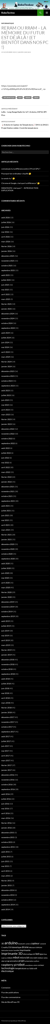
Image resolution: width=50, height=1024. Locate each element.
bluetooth (21, 944)
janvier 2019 (6, 655)
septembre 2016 (8, 789)
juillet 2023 (6, 395)
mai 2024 (5, 347)
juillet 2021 (6, 510)
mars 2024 (5, 357)
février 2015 (6, 880)
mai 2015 (5, 866)
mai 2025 (5, 289)
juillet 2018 (6, 683)
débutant (32, 947)
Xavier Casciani (24, 52)
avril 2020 (5, 583)
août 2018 (5, 679)
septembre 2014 (8, 904)
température (20, 968)
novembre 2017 (7, 722)
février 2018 (6, 707)
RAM (20, 97)
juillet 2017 (6, 741)
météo (45, 958)
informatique (9, 97)
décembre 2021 (7, 486)
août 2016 (5, 794)
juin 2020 (5, 573)
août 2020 (5, 563)
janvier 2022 (6, 482)
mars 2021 (5, 530)
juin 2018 (5, 688)
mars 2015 (5, 876)
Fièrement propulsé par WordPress (13, 1021)
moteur (40, 958)
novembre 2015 (7, 837)
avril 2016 (5, 813)
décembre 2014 (7, 890)
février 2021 (6, 534)
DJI (10, 947)
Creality (4, 947)
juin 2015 (5, 861)
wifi (35, 968)
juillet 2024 (6, 337)
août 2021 (5, 506)
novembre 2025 (7, 261)
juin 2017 (5, 746)
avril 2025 (5, 294)
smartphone (29, 965)
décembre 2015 (7, 832)
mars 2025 (5, 299)
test (28, 968)
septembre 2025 (8, 270)
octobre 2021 (7, 496)
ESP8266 (39, 947)
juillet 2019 (6, 626)
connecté (43, 944)
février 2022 (6, 477)
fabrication (4, 950)
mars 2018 (5, 703)
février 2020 (6, 592)
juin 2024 (5, 342)
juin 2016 (5, 804)
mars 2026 (5, 241)
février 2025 (6, 304)
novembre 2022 (7, 434)
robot (21, 964)
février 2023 (6, 419)
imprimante (25, 950)
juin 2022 (5, 458)
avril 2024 (5, 352)
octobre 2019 (7, 611)
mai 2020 (5, 578)
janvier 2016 (6, 828)
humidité (16, 950)
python (36, 961)
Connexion (5, 987)
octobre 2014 (7, 900)
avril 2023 (5, 410)
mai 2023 (5, 405)
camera (28, 944)
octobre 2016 (7, 784)
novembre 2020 (7, 549)
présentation (29, 961)
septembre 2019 (8, 616)
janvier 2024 (6, 366)
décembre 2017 (7, 717)
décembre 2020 (7, 544)
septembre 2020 (8, 559)
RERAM (28, 97)
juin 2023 (5, 400)
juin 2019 (5, 631)
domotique (16, 947)
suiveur (41, 965)
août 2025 (5, 275)
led (37, 953)
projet (21, 960)
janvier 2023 (6, 424)
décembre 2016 (7, 775)
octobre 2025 (7, 265)
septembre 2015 (8, 847)
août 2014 (5, 909)
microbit (33, 958)
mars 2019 (5, 645)
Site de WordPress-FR (10, 1002)
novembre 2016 (7, 780)
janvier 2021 (6, 539)
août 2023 (5, 390)
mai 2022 (5, 462)
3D (2, 943)
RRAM (36, 97)
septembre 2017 (8, 731)
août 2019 (5, 621)
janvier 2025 (6, 309)
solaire (35, 965)
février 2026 (6, 246)
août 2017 (5, 736)
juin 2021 (5, 515)
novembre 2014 (7, 895)
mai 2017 (5, 751)
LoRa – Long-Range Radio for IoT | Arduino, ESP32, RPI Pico (24, 112)
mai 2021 (5, 520)
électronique (7, 971)
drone (25, 947)
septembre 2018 (8, 674)
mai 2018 (5, 693)
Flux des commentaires (10, 997)
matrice (4, 958)
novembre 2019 (7, 607)
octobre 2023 (7, 381)
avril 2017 (5, 756)
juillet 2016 (6, 799)
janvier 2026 (6, 251)
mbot (16, 957)
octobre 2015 (7, 842)
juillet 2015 (6, 856)
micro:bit (24, 957)
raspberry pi (8, 964)
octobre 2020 (7, 554)
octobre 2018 (7, 669)
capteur (35, 943)
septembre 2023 (8, 386)
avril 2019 (5, 640)
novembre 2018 (7, 664)
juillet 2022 (6, 453)
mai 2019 (5, 635)
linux (45, 954)
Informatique (7, 23)
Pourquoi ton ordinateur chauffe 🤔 (16, 173)
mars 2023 (5, 414)
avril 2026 (5, 237)
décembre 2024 (7, 313)
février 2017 (6, 765)
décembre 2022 (7, 429)
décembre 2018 (7, 659)
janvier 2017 (6, 770)
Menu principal (47, 12)
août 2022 (5, 448)
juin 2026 (5, 227)
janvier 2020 (6, 597)
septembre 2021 (8, 501)
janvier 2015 (6, 885)
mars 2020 (5, 587)
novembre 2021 (7, 491)
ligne (41, 954)
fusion (11, 950)
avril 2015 (5, 871)
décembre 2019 (7, 602)
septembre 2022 (8, 443)
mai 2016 (5, 808)
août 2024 (5, 333)
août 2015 (5, 852)
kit (34, 954)
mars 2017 (5, 760)
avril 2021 (5, 525)
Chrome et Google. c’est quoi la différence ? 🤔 (20, 183)
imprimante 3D (12, 953)
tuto (32, 968)
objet (3, 961)
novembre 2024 (7, 318)
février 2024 (6, 362)
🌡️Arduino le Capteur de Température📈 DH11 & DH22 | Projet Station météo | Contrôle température (25, 125)
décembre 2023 (7, 371)
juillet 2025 (6, 280)
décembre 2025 (7, 256)
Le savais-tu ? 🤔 (8, 178)
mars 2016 (5, 818)
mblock (10, 958)
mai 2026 (5, 232)
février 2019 (6, 650)
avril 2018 (5, 698)
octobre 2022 (7, 438)
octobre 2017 (7, 727)
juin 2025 (5, 285)
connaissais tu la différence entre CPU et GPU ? (20, 169)
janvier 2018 (6, 712)
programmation (11, 961)
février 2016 (6, 823)
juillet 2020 (6, 568)
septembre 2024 (8, 328)
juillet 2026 (6, 222)
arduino (11, 942)
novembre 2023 (7, 376)
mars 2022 (5, 472)
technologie (8, 968)
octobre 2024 (7, 323)
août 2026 (5, 217)
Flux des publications (10, 992)
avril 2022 (5, 467)
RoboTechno (8, 12)
